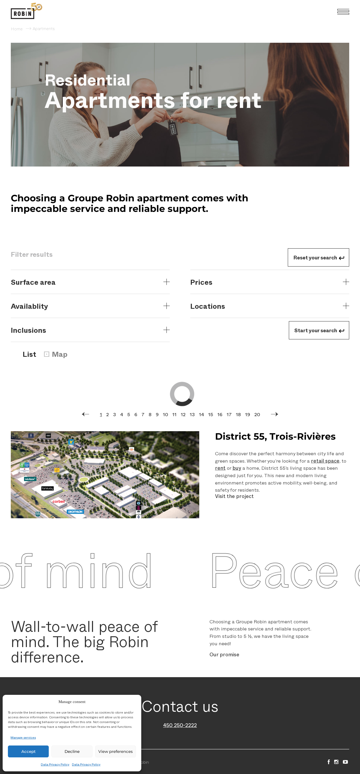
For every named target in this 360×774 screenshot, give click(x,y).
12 (183, 414)
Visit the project (234, 496)
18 (238, 414)
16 (219, 414)
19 (247, 414)
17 (229, 414)
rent (220, 467)
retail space (325, 460)
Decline (72, 751)
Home (17, 28)
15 (210, 414)
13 (192, 414)
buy (236, 467)
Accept (28, 751)
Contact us (180, 705)
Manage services (23, 737)
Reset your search (315, 257)
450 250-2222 (180, 725)
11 (174, 414)
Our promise (224, 654)
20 (257, 414)
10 (165, 414)
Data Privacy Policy (55, 764)
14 (201, 414)
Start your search (315, 330)
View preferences (115, 751)
